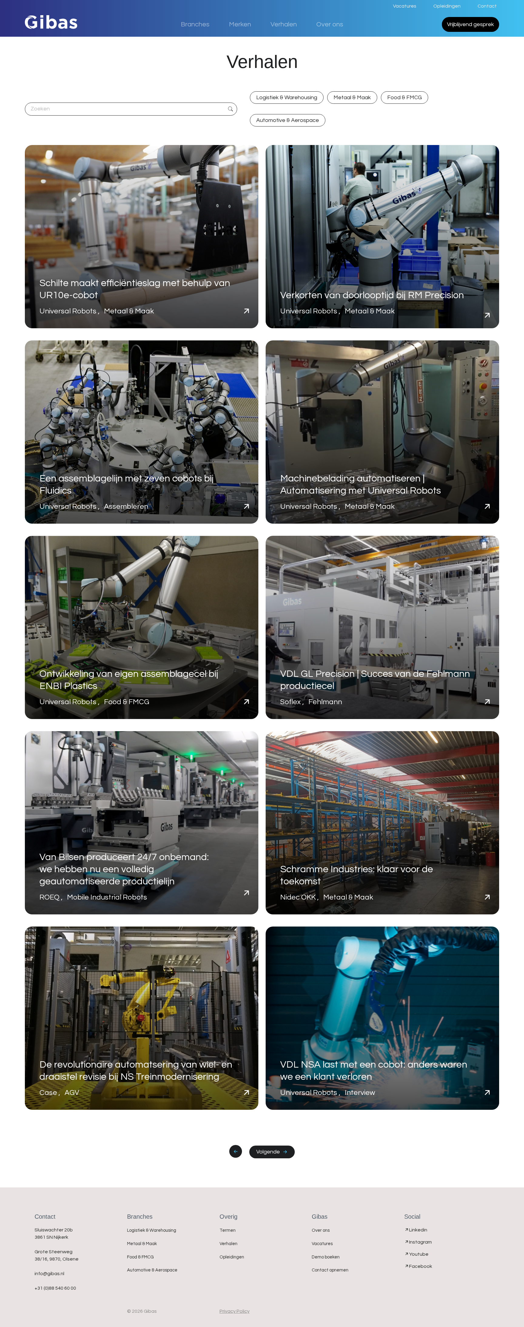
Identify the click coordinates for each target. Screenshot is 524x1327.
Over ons (329, 24)
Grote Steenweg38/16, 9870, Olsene (57, 1255)
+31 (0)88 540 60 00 (55, 1288)
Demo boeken (326, 1257)
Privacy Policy (235, 1311)
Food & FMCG (404, 97)
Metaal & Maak (352, 97)
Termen (228, 1230)
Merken (240, 24)
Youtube (418, 1254)
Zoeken (230, 109)
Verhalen (283, 24)
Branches (195, 24)
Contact (487, 6)
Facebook (420, 1266)
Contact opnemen (330, 1270)
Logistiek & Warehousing (286, 97)
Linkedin (418, 1229)
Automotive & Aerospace (287, 120)
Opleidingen (447, 6)
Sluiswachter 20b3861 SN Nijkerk (54, 1233)
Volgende (269, 1152)
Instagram (420, 1242)
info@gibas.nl (49, 1273)
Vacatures (404, 6)
